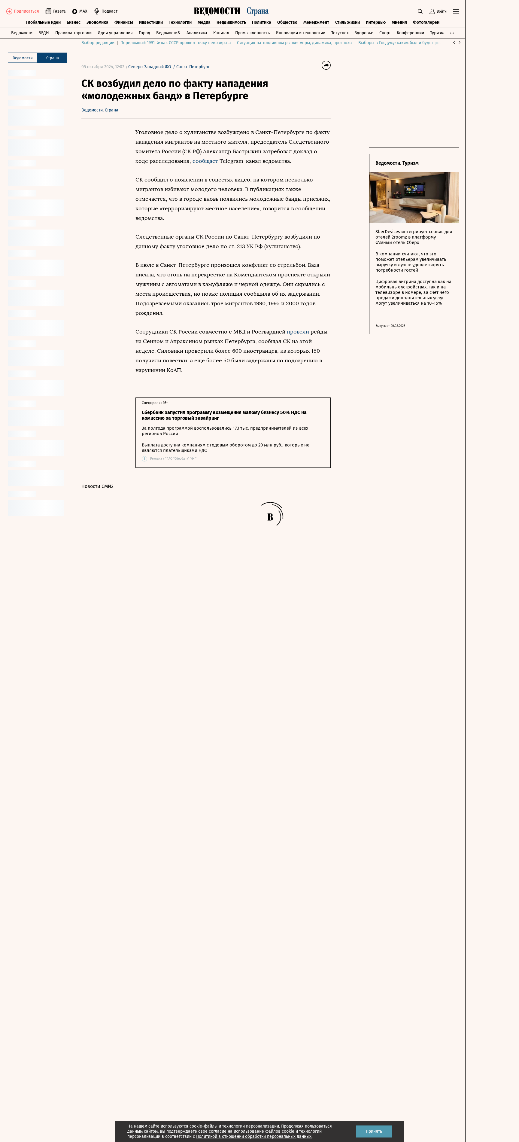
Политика (261, 22)
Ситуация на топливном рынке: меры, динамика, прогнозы (294, 42)
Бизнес (73, 22)
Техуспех (340, 32)
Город (144, 32)
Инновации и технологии (300, 32)
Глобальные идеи (43, 22)
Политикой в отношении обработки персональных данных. (254, 1136)
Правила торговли (73, 32)
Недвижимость (231, 22)
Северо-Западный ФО (149, 66)
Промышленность (252, 32)
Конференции (410, 32)
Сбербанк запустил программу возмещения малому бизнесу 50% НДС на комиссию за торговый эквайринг (224, 415)
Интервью (376, 22)
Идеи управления (115, 32)
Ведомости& (168, 32)
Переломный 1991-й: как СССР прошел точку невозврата (175, 42)
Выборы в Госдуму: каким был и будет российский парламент (419, 42)
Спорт (385, 32)
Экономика (97, 22)
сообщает (206, 161)
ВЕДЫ (43, 32)
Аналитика (197, 32)
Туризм (437, 32)
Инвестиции (151, 22)
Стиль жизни (347, 22)
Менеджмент (316, 22)
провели (298, 331)
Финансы (123, 22)
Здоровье (364, 32)
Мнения (399, 22)
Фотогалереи (426, 22)
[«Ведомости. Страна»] (233, 11)
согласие (217, 1131)
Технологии (180, 22)
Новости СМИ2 (97, 486)
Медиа (204, 22)
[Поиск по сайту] (420, 11)
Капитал (221, 32)
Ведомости (21, 32)
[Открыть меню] (456, 11)
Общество (287, 22)
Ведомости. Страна (99, 110)
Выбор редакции (97, 42)
